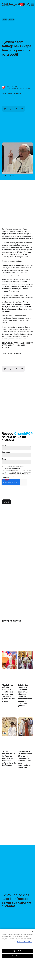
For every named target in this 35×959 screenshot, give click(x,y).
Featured (11, 19)
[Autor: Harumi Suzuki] (4, 733)
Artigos (5, 19)
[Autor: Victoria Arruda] (4, 666)
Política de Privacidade (24, 942)
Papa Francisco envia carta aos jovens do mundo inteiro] (17, 345)
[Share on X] (16, 109)
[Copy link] (22, 109)
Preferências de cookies (18, 946)
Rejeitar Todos (17, 951)
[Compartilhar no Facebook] (5, 109)
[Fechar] (33, 931)
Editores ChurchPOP (11, 86)
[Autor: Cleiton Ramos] (20, 666)
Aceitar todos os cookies (17, 956)
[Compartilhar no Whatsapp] (10, 109)
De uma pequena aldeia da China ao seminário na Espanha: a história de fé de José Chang (9, 758)
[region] (17, 944)
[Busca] (28, 4)
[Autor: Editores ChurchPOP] (3, 87)
